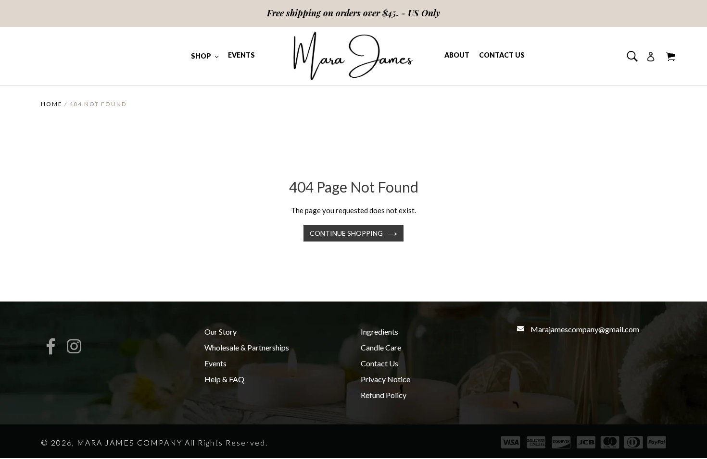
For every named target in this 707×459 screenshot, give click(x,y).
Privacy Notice (385, 379)
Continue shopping (346, 233)
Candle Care (381, 347)
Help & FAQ (224, 379)
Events (215, 363)
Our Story (220, 331)
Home (52, 104)
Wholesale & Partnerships (246, 347)
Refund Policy (383, 394)
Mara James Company (129, 442)
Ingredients (379, 331)
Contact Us (379, 363)
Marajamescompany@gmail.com (584, 329)
